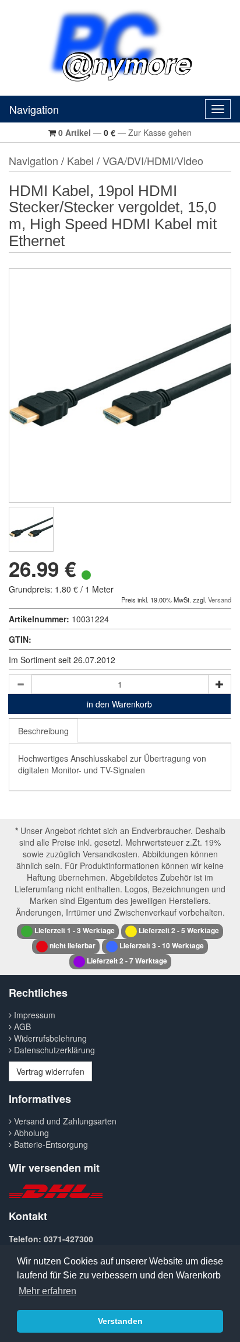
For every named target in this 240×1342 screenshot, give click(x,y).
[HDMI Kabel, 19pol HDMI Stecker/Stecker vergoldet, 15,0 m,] (31, 529)
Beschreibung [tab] (43, 731)
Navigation (34, 109)
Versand (219, 599)
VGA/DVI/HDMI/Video (153, 160)
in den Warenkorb (119, 704)
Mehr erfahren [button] (47, 1291)
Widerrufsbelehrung (49, 1038)
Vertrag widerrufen (50, 1071)
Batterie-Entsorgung (50, 1144)
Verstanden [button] (120, 1321)
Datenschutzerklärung (53, 1050)
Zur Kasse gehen (160, 132)
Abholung (30, 1132)
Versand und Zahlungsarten (64, 1121)
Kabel (80, 160)
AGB (21, 1026)
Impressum (33, 1015)
